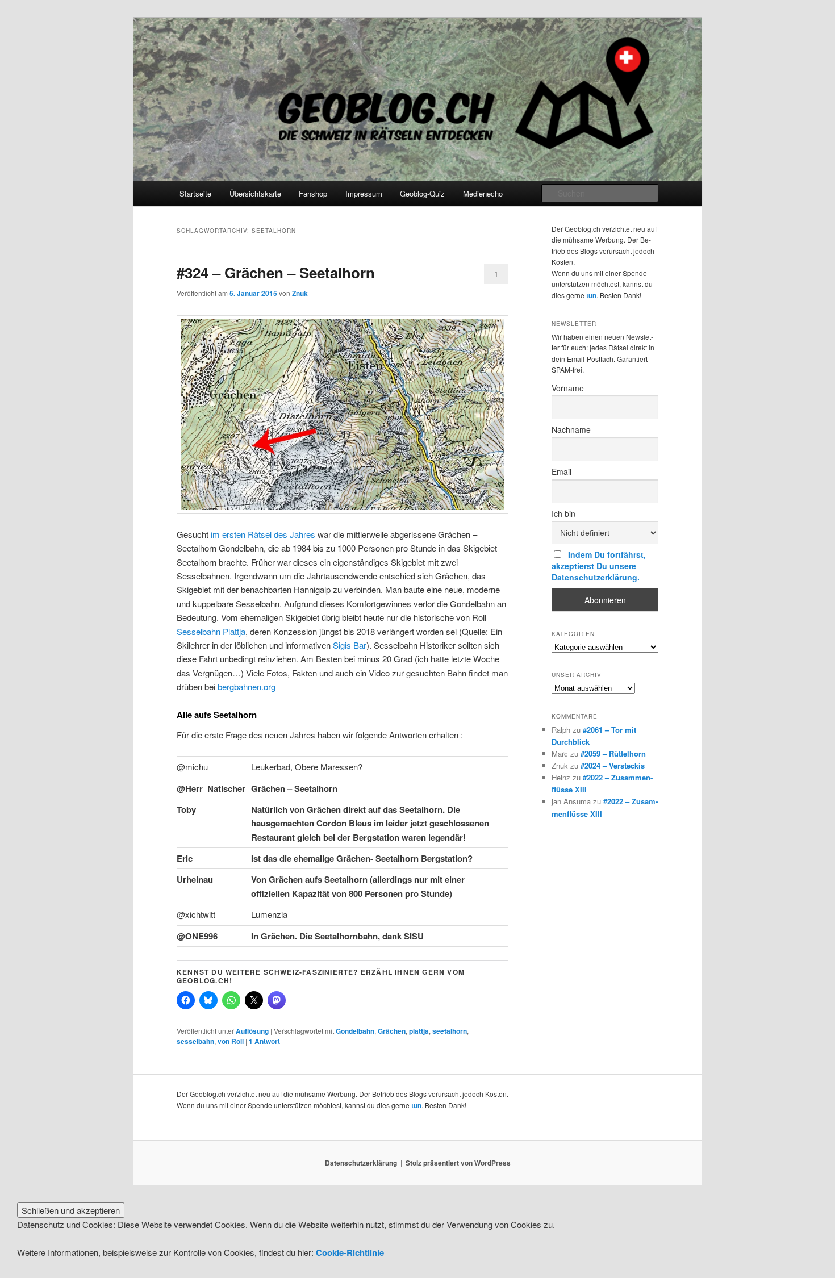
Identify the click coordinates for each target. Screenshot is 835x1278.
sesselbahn (195, 1041)
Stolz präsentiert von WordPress (458, 1163)
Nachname (571, 429)
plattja (419, 1031)
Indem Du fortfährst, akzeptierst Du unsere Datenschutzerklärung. (599, 566)
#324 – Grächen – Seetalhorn (276, 272)
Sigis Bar (349, 645)
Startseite (195, 193)
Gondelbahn (355, 1031)
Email (561, 471)
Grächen (392, 1031)
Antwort (264, 1041)
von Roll (231, 1041)
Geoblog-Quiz (422, 193)
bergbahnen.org (246, 686)
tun (591, 295)
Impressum (363, 193)
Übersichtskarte (255, 193)
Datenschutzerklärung (361, 1163)
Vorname (568, 388)
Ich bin (563, 513)
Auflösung (252, 1031)
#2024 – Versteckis (613, 765)
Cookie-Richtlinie (350, 1252)
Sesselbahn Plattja (211, 631)
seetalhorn (449, 1031)
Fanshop (313, 193)
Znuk (300, 293)
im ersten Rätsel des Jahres (263, 534)
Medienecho (483, 193)
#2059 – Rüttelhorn (613, 753)
